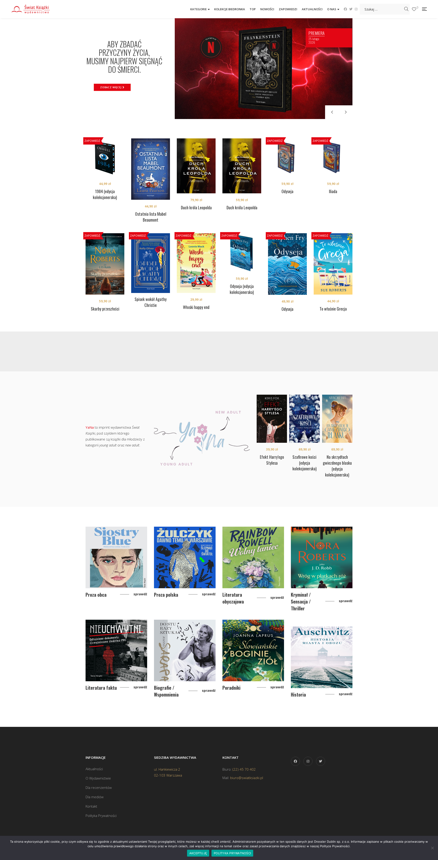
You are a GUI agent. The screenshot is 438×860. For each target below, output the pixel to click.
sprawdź (140, 594)
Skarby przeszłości (105, 309)
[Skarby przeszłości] (105, 264)
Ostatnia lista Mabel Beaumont (150, 217)
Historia (298, 694)
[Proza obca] (116, 557)
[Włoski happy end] (196, 263)
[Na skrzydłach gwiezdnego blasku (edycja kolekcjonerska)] (337, 419)
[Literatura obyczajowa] (253, 557)
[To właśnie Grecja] (333, 264)
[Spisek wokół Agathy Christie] (150, 263)
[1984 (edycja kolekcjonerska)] (105, 157)
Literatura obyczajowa (233, 598)
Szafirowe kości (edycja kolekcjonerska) (304, 463)
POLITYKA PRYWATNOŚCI (232, 853)
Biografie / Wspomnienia (166, 691)
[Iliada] (333, 157)
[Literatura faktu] (116, 650)
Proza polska (166, 594)
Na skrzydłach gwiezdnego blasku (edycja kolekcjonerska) (337, 466)
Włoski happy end (196, 307)
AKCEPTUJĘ (198, 853)
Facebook (345, 9)
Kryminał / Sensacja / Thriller (301, 601)
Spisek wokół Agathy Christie (151, 302)
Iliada (333, 191)
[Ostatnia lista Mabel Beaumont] (150, 169)
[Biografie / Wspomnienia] (185, 650)
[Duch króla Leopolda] (196, 165)
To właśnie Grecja (333, 309)
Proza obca (96, 594)
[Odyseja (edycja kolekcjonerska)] (241, 252)
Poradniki (231, 687)
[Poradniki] (253, 650)
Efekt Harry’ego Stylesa (272, 460)
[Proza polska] (185, 557)
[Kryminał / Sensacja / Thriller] (321, 557)
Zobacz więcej (111, 87)
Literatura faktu (101, 687)
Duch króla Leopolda (196, 207)
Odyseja (287, 191)
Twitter (350, 9)
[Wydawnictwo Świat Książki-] (35, 9)
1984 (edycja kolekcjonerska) (105, 194)
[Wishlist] (414, 9)
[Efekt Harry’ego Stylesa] (272, 419)
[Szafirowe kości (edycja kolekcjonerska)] (304, 419)
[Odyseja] (287, 157)
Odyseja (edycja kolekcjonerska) (242, 289)
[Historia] (321, 657)
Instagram (356, 9)
